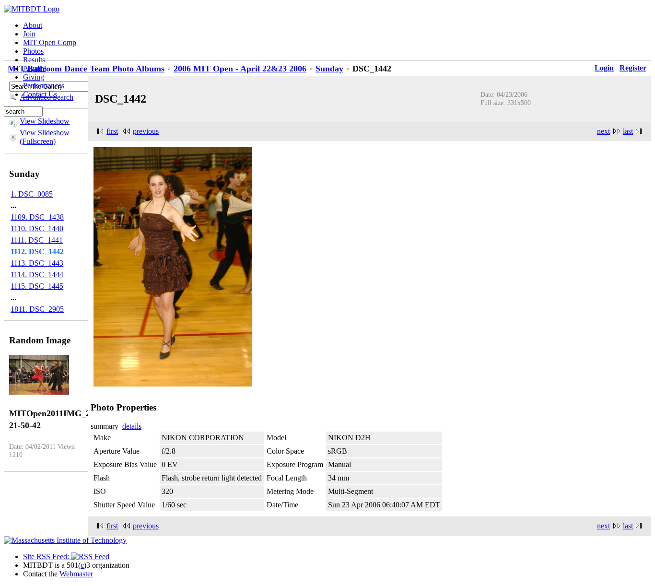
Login (604, 68)
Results (34, 60)
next (603, 131)
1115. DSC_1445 (37, 286)
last (628, 131)
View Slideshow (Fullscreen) (45, 137)
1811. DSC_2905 (37, 309)
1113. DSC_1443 (37, 263)
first (112, 131)
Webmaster (76, 574)
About (32, 25)
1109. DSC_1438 (37, 217)
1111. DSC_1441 (37, 240)
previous (146, 131)
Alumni (34, 68)
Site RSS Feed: (47, 556)
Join (29, 34)
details (131, 426)
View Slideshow (45, 121)
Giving (33, 77)
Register (633, 68)
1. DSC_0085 (32, 194)
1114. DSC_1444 (37, 274)
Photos (33, 51)
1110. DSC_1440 (37, 228)
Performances (43, 86)
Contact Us (40, 94)
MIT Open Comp (49, 42)
